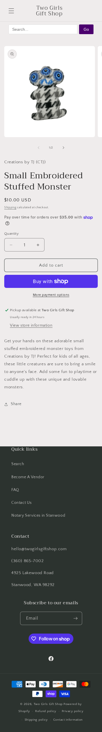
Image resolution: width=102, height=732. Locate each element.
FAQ (15, 490)
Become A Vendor (27, 477)
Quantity (11, 234)
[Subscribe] (75, 618)
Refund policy (45, 711)
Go (86, 29)
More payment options (51, 295)
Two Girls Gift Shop (48, 704)
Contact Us (21, 502)
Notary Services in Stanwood (38, 515)
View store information (31, 325)
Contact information (68, 719)
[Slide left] (38, 147)
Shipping (10, 207)
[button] (11, 11)
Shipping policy (36, 719)
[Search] (76, 11)
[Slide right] (63, 147)
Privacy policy (73, 711)
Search (17, 464)
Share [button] (16, 404)
